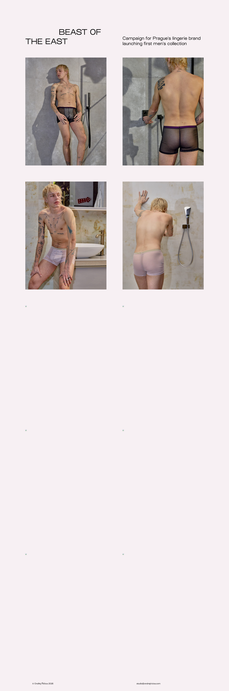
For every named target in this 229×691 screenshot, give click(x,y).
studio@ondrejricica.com (149, 683)
